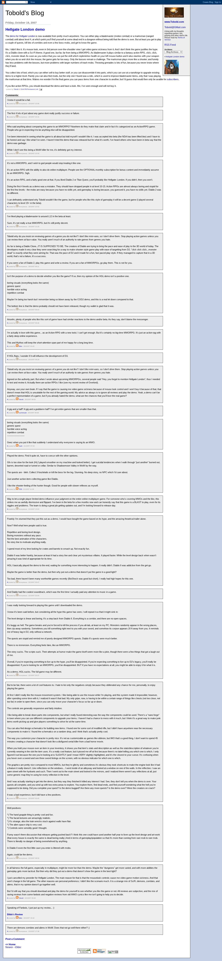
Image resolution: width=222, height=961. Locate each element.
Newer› (9, 947)
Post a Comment (14, 939)
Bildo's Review (15, 914)
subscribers (173, 79)
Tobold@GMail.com (175, 27)
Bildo (20, 346)
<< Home (10, 944)
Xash (20, 446)
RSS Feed (170, 45)
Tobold (16, 89)
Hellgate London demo (175, 57)
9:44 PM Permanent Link (29, 89)
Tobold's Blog (24, 12)
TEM (20, 489)
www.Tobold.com (174, 22)
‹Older (17, 947)
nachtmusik (23, 413)
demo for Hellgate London (22, 36)
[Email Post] (40, 89)
